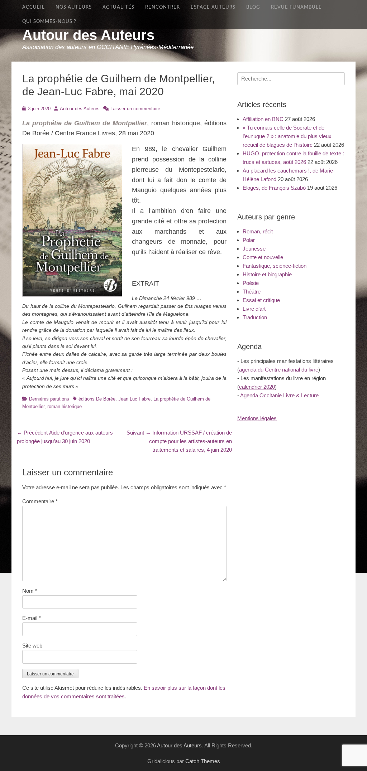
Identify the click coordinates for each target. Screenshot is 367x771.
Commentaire (40, 501)
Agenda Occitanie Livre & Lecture (279, 395)
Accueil (33, 7)
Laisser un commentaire (135, 108)
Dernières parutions (49, 399)
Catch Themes (202, 761)
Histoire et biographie (267, 274)
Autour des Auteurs (88, 35)
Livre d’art (254, 309)
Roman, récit (258, 231)
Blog (253, 7)
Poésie (251, 283)
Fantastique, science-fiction (274, 266)
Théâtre (252, 291)
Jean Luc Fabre (134, 399)
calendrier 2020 (257, 387)
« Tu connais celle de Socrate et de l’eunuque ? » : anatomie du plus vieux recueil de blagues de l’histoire (287, 136)
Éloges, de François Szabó (274, 188)
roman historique (64, 406)
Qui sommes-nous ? (49, 21)
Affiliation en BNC (263, 119)
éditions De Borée (96, 399)
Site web (32, 645)
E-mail (31, 618)
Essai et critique (261, 300)
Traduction (255, 317)
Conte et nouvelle (263, 257)
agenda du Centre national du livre (278, 370)
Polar (249, 240)
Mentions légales (257, 418)
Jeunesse (254, 249)
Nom (29, 591)
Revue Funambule (296, 7)
